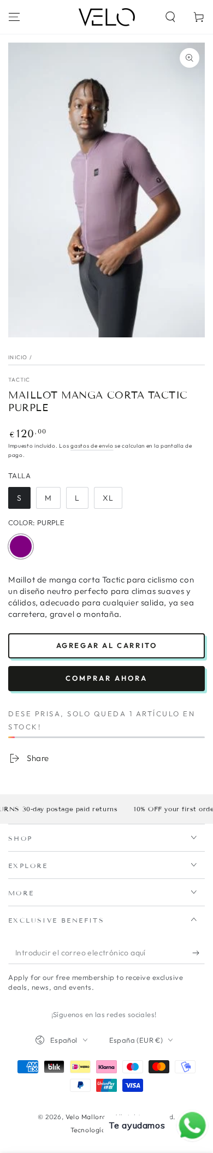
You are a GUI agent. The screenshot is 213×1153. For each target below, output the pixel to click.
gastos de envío (92, 445)
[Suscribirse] (198, 953)
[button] (170, 17)
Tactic (19, 379)
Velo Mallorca (88, 1117)
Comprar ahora (106, 678)
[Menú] (14, 17)
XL (112, 501)
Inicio (18, 357)
